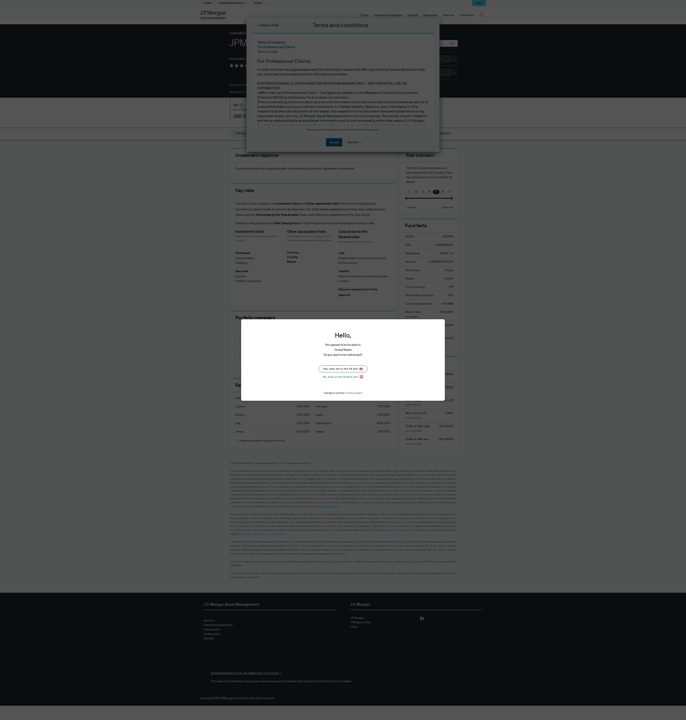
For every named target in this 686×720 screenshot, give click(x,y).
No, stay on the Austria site (340, 377)
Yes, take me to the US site (340, 369)
